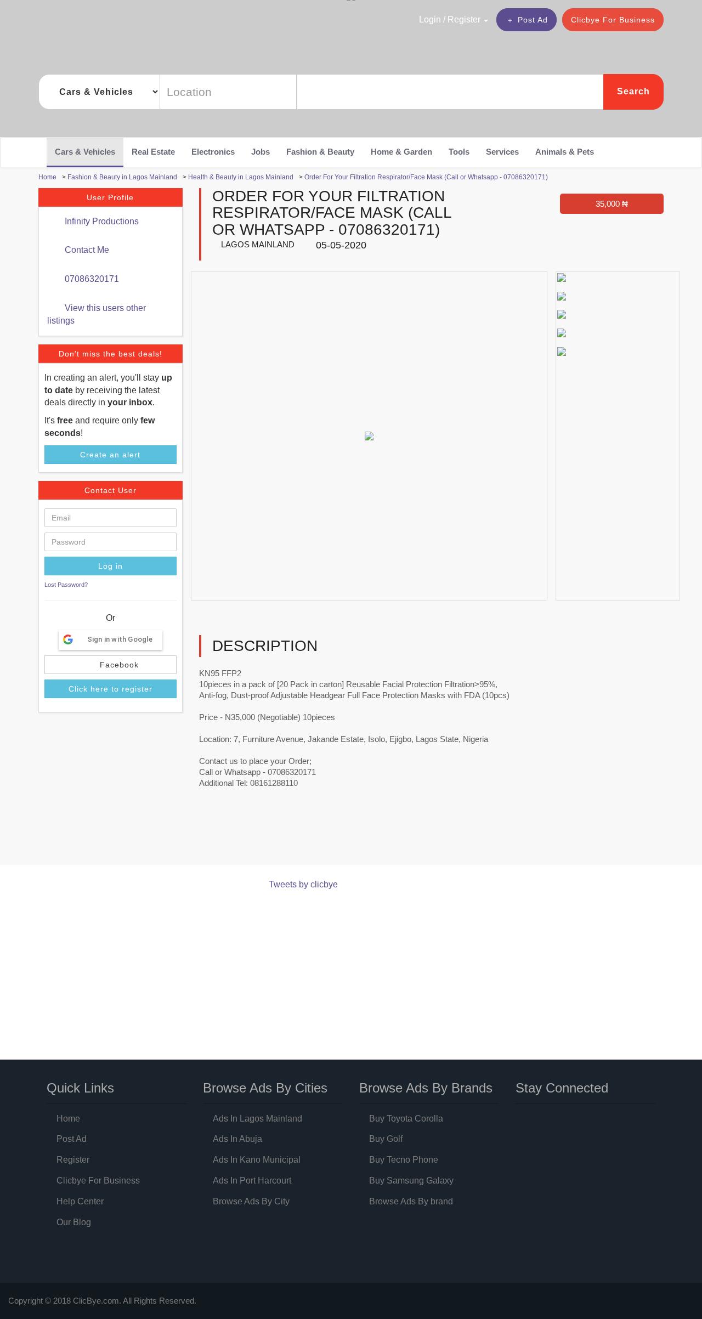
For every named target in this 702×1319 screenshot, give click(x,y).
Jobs (260, 151)
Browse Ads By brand (411, 1201)
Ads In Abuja (237, 1138)
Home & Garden (401, 151)
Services (502, 151)
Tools (459, 151)
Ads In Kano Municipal (257, 1159)
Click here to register (110, 688)
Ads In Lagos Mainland (257, 1118)
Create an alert (110, 454)
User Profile (110, 197)
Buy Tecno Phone (403, 1159)
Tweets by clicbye (303, 884)
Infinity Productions (101, 221)
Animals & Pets (564, 151)
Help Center (80, 1201)
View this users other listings (96, 314)
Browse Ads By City (251, 1201)
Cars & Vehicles (85, 151)
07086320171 (91, 279)
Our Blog (73, 1222)
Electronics (213, 151)
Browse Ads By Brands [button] (425, 1087)
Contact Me (86, 249)
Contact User (110, 490)
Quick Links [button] (80, 1087)
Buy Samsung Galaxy (411, 1180)
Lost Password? (66, 584)
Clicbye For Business (613, 19)
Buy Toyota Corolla (406, 1118)
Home (68, 1118)
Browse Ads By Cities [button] (265, 1087)
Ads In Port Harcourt (252, 1180)
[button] (430, 19)
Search (633, 91)
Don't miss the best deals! (110, 353)
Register (72, 1159)
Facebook (118, 664)
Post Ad (533, 19)
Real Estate (153, 151)
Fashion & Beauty (320, 151)
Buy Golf (386, 1138)
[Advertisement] (238, 836)
